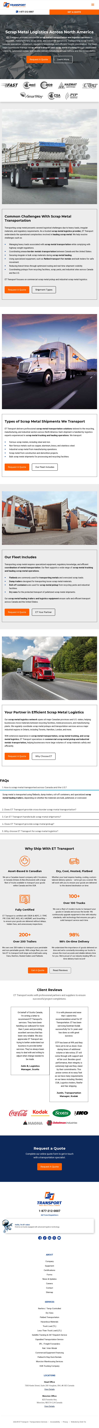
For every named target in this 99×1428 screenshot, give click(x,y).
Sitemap (49, 1292)
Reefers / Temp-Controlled (49, 1308)
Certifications (49, 1270)
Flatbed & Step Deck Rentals (49, 1357)
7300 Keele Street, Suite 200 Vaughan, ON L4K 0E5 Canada (49, 1385)
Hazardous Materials (49, 1322)
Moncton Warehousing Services (49, 1361)
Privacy (65, 1422)
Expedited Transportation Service (49, 1339)
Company (50, 1261)
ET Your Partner (43, 612)
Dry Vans (49, 1313)
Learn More (63, 59)
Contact (49, 1288)
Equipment (49, 1266)
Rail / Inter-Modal (49, 1348)
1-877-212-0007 (49, 1211)
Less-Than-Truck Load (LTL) (50, 1330)
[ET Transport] (14, 4)
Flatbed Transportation (49, 1317)
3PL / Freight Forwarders (49, 1344)
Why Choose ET (43, 756)
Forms (49, 1274)
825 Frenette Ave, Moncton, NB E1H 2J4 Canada (49, 1401)
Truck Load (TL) (49, 1326)
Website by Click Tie (78, 1422)
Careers (49, 1283)
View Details (49, 1389)
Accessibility (55, 1422)
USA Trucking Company (49, 1366)
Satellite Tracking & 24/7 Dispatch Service (49, 1335)
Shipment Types (43, 290)
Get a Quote (74, 12)
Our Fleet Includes (44, 467)
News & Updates (50, 1279)
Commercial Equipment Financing (49, 1353)
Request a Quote (39, 59)
